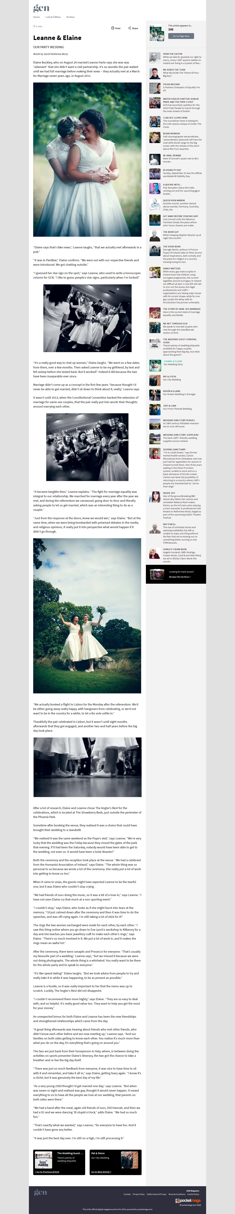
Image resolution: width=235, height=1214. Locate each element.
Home (36, 17)
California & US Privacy (156, 1194)
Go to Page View (181, 36)
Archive (70, 17)
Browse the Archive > (180, 576)
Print (117, 28)
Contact (127, 1194)
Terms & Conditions (176, 1194)
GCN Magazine (192, 1190)
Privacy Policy (139, 1194)
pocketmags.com (188, 1205)
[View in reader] (155, 40)
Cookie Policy (193, 1194)
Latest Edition (53, 17)
